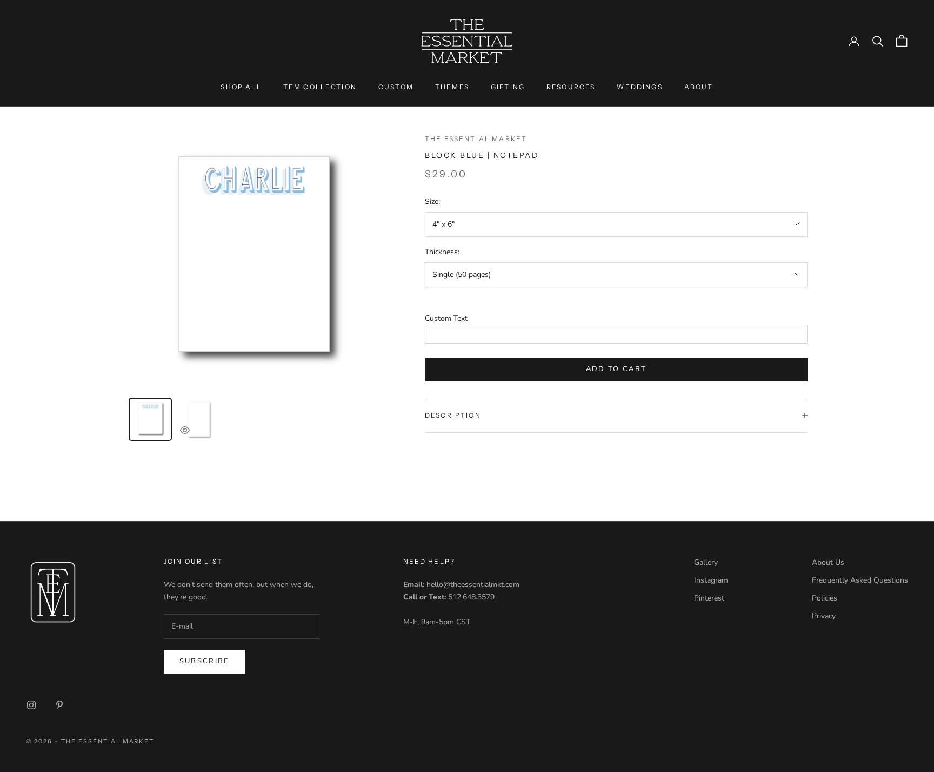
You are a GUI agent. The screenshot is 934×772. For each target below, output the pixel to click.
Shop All (241, 87)
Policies (824, 598)
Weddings (639, 87)
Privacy (824, 616)
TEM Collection (320, 87)
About (698, 87)
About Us (828, 562)
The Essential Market (476, 139)
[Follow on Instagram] (31, 705)
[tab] (150, 419)
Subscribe (204, 661)
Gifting (508, 87)
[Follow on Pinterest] (59, 705)
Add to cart (616, 369)
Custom (395, 87)
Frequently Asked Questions (860, 580)
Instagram (711, 580)
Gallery (706, 562)
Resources (570, 87)
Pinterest (709, 598)
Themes (452, 87)
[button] (616, 318)
